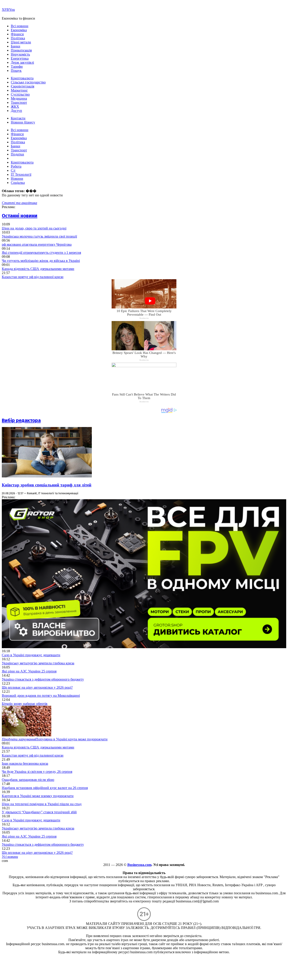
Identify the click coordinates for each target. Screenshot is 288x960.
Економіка (19, 30)
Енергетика (20, 58)
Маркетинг (19, 90)
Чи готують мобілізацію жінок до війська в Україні (41, 261)
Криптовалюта (22, 78)
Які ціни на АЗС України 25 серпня (29, 671)
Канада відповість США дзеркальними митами (38, 269)
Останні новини (19, 216)
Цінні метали (21, 42)
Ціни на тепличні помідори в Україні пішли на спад (41, 804)
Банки (15, 46)
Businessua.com (139, 865)
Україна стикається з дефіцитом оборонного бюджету (43, 679)
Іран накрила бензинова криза (25, 763)
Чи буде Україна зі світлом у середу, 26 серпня (37, 771)
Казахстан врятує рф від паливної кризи (32, 277)
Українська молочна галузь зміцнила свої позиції (39, 236)
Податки (17, 154)
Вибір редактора (21, 420)
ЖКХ (15, 106)
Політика (18, 38)
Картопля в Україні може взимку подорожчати (38, 796)
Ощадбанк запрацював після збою (28, 780)
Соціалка (18, 182)
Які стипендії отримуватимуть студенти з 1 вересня (41, 252)
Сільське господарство (28, 82)
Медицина (19, 98)
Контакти (18, 118)
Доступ (16, 110)
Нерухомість (20, 54)
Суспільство (20, 94)
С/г (13, 170)
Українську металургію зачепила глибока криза (38, 663)
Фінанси (17, 34)
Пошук (16, 70)
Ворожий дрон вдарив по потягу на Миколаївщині (41, 695)
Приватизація (21, 50)
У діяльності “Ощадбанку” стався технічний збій (39, 812)
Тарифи (17, 66)
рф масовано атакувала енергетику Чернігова (37, 244)
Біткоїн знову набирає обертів (24, 704)
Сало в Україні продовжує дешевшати (31, 655)
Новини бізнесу (23, 122)
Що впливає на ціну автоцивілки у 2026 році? (37, 687)
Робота (16, 166)
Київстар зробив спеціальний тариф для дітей (46, 485)
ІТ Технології (21, 174)
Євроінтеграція (22, 86)
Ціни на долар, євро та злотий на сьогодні (34, 228)
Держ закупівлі (22, 62)
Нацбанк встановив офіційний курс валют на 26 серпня (45, 788)
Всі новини (19, 26)
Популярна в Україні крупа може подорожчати (55, 739)
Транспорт (19, 102)
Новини (17, 178)
